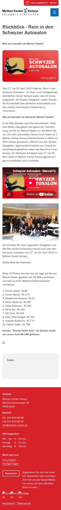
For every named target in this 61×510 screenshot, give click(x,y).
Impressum (8, 503)
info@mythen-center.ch (15, 425)
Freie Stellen (9, 459)
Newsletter (11, 473)
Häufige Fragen (10, 463)
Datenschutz (24, 503)
